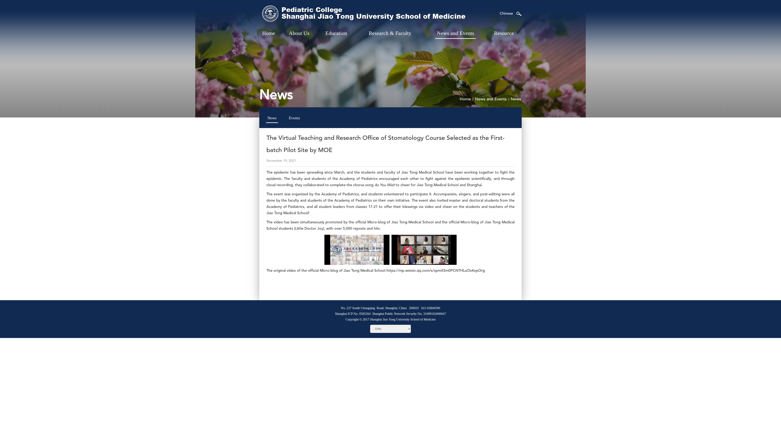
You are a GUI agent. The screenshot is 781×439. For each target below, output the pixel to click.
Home (465, 99)
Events (294, 118)
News (516, 99)
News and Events (491, 99)
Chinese (506, 13)
